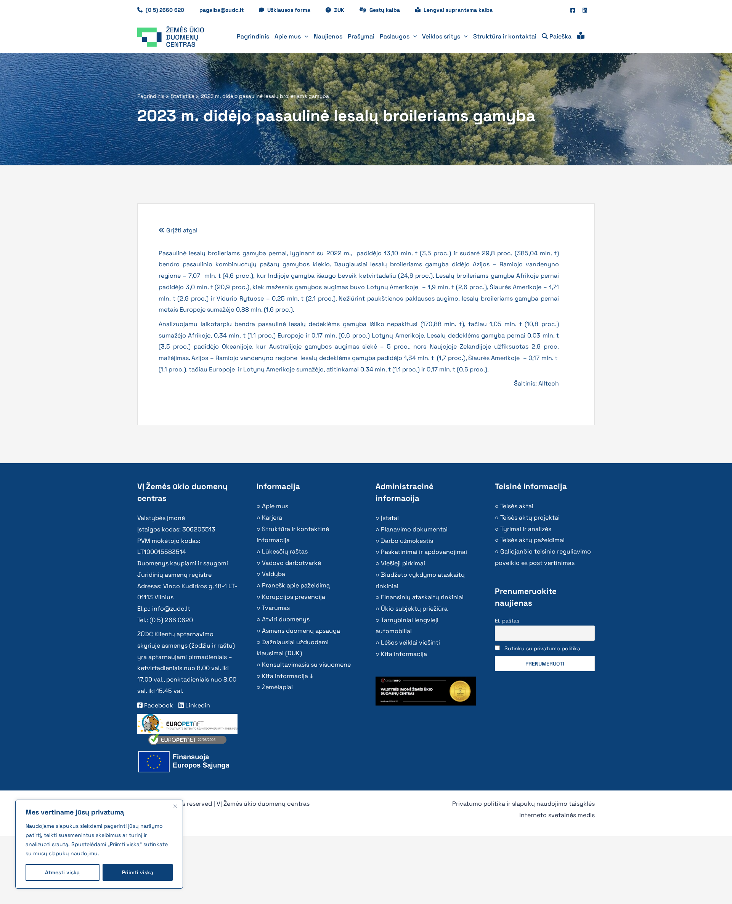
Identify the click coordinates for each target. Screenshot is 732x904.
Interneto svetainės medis (557, 815)
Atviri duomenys (286, 619)
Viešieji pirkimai (403, 563)
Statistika (182, 96)
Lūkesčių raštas (285, 551)
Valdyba (273, 574)
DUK (343, 9)
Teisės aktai (516, 506)
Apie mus (275, 506)
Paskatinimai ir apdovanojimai (424, 552)
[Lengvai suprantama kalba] (580, 36)
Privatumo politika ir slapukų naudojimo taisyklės (523, 804)
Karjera (272, 518)
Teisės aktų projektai (530, 518)
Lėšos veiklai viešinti (410, 642)
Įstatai (390, 518)
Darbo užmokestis (407, 541)
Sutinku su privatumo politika (542, 648)
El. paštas (507, 620)
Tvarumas (276, 608)
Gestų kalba (388, 9)
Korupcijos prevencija (293, 597)
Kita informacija (404, 654)
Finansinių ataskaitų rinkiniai (422, 597)
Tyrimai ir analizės (525, 529)
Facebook (158, 705)
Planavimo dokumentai (414, 529)
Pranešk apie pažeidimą (296, 585)
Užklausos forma (292, 9)
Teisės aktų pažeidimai (532, 540)
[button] (304, 36)
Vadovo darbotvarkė (291, 563)
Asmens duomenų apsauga (301, 631)
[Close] (175, 806)
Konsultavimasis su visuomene (306, 665)
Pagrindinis (150, 96)
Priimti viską (137, 872)
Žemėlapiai (277, 687)
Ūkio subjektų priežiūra (414, 609)
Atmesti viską (62, 872)
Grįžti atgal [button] (181, 230)
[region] (99, 844)
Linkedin (197, 705)
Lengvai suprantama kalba (458, 9)
